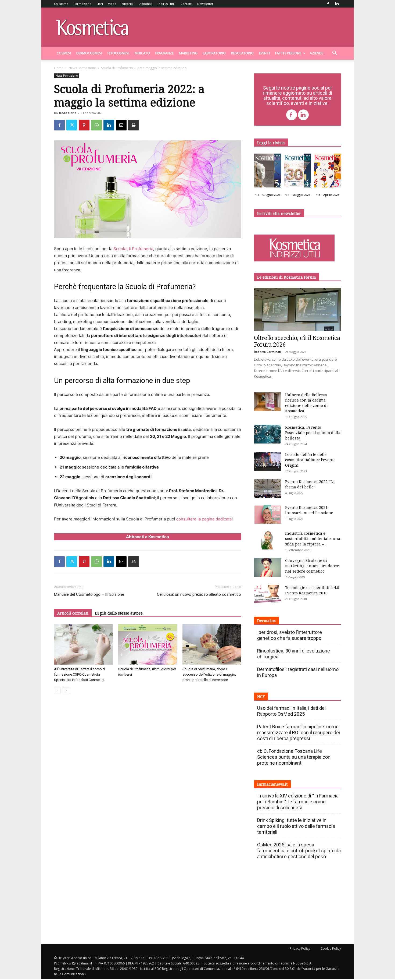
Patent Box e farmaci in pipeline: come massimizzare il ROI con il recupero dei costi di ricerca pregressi (298, 732)
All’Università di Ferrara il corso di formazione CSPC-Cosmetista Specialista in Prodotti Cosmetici (80, 674)
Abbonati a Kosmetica (147, 536)
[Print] (133, 125)
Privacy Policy (300, 948)
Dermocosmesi (89, 53)
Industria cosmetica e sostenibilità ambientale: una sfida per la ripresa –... (312, 539)
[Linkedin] (337, 4)
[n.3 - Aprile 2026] (327, 172)
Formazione (82, 4)
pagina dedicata (217, 519)
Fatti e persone (288, 53)
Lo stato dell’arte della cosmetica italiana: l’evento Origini (310, 460)
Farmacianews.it (272, 784)
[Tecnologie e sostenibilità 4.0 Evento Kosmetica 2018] (267, 594)
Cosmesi (64, 53)
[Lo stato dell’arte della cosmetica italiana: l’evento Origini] (267, 461)
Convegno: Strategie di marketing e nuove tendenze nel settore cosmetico (312, 566)
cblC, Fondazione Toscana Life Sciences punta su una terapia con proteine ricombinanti (294, 757)
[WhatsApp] (96, 125)
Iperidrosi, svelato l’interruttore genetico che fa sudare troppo (289, 635)
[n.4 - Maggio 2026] (297, 172)
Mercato (142, 53)
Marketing (188, 53)
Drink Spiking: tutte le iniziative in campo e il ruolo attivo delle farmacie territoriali (296, 826)
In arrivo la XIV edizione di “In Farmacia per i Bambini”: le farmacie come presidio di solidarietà (298, 801)
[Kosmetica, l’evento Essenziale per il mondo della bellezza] (267, 434)
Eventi (264, 53)
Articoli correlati (72, 613)
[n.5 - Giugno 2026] (267, 172)
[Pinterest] (84, 125)
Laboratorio (214, 53)
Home (58, 68)
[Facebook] (328, 4)
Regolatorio (242, 53)
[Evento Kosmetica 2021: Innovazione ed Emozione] (267, 514)
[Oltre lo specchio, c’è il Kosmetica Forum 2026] (297, 309)
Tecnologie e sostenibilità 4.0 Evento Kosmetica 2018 (312, 590)
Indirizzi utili (166, 4)
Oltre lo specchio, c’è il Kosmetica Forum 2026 (297, 341)
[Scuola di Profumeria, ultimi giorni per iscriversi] (147, 644)
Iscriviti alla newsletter (279, 213)
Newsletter (205, 4)
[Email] (121, 125)
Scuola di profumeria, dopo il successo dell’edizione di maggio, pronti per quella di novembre (209, 674)
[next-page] (66, 690)
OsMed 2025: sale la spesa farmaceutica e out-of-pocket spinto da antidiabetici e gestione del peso (299, 850)
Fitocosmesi (118, 53)
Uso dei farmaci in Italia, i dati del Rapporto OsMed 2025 (291, 711)
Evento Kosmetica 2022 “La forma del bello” (310, 484)
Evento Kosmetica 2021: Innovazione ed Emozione (309, 510)
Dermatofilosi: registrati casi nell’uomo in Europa (298, 672)
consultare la (188, 519)
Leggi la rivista (271, 142)
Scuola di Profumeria (133, 248)
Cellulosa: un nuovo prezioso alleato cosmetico (199, 594)
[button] (334, 53)
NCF (261, 696)
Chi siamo (61, 4)
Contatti (186, 4)
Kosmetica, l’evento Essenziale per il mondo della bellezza (312, 433)
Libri (99, 4)
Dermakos (266, 620)
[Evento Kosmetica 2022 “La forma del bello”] (267, 488)
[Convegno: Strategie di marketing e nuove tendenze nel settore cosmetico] (267, 567)
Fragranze (164, 53)
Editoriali (127, 4)
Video (112, 4)
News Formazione (82, 68)
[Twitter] (71, 125)
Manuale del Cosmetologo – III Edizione (89, 594)
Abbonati (146, 4)
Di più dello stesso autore (119, 613)
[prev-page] (57, 690)
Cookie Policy (331, 948)
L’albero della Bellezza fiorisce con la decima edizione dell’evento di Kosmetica (306, 402)
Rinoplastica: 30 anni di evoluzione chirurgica (293, 653)
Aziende (316, 53)
